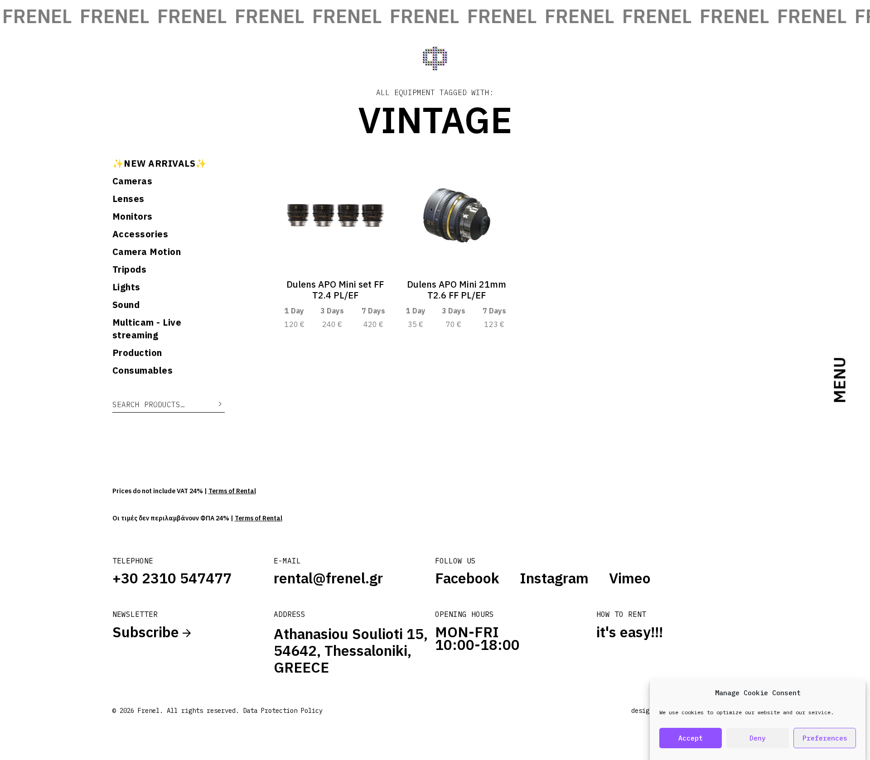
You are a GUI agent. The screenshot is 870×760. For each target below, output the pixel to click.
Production (137, 352)
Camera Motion (146, 251)
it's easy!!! (629, 631)
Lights (126, 287)
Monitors (132, 216)
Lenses (128, 198)
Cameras (132, 181)
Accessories (140, 234)
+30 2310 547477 (172, 577)
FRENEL (103, 16)
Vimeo (630, 578)
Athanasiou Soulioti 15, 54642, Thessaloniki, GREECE (351, 650)
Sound (126, 304)
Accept (690, 738)
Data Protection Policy (283, 711)
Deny (757, 738)
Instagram (554, 578)
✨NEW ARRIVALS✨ (159, 163)
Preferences (824, 738)
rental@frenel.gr (328, 577)
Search (213, 404)
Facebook (467, 578)
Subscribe (147, 631)
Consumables (142, 370)
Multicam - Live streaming (147, 328)
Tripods (129, 269)
